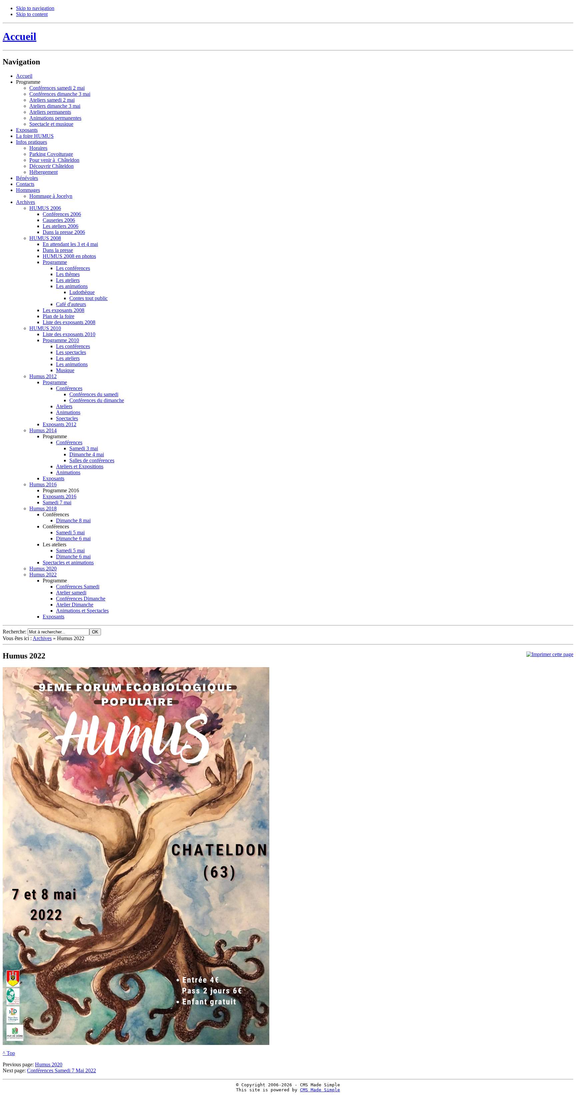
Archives (42, 638)
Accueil (19, 36)
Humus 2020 (48, 1064)
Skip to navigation (35, 8)
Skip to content (32, 14)
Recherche (14, 631)
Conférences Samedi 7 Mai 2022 (61, 1070)
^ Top (9, 1053)
